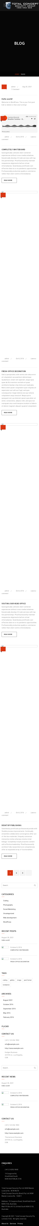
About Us (5, 1223)
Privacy (20, 1223)
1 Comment (15, 89)
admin (13, 87)
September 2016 (9, 1009)
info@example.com (12, 1044)
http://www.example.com (14, 1048)
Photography (8, 905)
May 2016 (6, 1013)
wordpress (6, 985)
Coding (5, 901)
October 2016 (8, 1004)
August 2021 (8, 1000)
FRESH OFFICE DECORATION (14, 371)
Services (13, 1223)
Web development (10, 918)
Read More (10, 181)
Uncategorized (8, 913)
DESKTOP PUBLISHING (11, 825)
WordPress (7, 922)
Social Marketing (9, 909)
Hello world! (7, 99)
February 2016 (8, 1017)
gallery (12, 980)
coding (5, 980)
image (19, 980)
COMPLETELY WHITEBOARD (13, 149)
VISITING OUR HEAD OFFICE (14, 603)
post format (28, 980)
